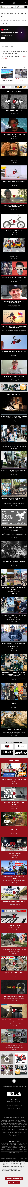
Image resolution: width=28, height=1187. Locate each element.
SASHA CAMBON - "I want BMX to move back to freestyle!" (14, 417)
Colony (23, 56)
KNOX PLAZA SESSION (14, 853)
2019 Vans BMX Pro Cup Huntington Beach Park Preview (14, 352)
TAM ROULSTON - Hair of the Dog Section (14, 828)
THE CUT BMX (9, 1144)
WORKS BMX (12, 1152)
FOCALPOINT (24, 1144)
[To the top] (14, 1081)
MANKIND (8, 1147)
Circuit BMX (9, 1160)
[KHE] (21, 1070)
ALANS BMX (4, 1143)
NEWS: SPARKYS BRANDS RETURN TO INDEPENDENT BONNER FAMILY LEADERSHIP (14, 529)
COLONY (3, 1144)
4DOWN (17, 1152)
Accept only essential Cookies (14, 1178)
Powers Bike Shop (20, 1161)
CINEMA (25, 1143)
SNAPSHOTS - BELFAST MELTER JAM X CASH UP (14, 588)
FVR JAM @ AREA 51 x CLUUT (21, 79)
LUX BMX (3, 1147)
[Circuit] (7, 752)
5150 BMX (22, 1160)
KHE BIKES (13, 1146)
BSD (15, 1143)
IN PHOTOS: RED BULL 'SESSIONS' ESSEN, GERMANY (14, 471)
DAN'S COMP (17, 1144)
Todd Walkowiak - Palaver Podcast (14, 277)
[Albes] (7, 746)
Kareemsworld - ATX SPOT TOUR (14, 158)
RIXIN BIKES (12, 1149)
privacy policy (14, 1172)
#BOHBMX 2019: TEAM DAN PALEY (14, 376)
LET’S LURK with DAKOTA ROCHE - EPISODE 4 (14, 803)
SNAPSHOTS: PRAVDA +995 (14, 730)
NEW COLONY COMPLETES (14, 230)
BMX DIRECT (10, 1143)
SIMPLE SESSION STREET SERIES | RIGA (14, 779)
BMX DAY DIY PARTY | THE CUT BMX (14, 902)
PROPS (2, 1149)
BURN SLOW (19, 1143)
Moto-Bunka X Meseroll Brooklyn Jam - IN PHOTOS (14, 616)
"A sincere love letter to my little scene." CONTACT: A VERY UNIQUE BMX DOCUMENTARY (14, 674)
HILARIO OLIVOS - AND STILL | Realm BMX (14, 1020)
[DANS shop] (21, 752)
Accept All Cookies (14, 1182)
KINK (18, 1146)
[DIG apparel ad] (14, 87)
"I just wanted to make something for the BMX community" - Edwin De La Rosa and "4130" (14, 645)
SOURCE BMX (19, 1149)
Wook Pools (5, 79)
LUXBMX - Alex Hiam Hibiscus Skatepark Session (14, 206)
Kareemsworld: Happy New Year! (14, 134)
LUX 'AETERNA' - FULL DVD (14, 111)
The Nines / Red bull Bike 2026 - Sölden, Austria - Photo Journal (14, 560)
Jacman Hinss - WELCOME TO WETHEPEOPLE (14, 302)
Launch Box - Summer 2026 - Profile (14, 949)
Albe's (4, 1160)
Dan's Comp (16, 1160)
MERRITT (13, 1147)
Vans (2, 58)
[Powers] (21, 746)
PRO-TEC (7, 1149)
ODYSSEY (19, 1147)
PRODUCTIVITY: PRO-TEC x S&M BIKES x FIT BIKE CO (14, 499)
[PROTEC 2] (14, 7)
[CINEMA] (7, 1070)
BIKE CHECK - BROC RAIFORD (14, 972)
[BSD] (21, 1058)
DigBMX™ (22, 1085)
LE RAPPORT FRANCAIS (14, 925)
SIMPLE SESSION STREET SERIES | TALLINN (14, 877)
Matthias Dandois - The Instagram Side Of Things (14, 327)
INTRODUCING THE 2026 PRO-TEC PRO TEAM (14, 702)
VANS (25, 1150)
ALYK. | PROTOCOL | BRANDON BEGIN (14, 996)
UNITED (21, 1150)
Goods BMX (6, 1161)
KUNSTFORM (23, 1146)
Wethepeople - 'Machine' (14, 1045)
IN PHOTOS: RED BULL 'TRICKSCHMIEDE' (14, 444)
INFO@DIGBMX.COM (15, 1108)
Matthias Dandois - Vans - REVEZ (14, 254)
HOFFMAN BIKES (6, 1146)
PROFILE (24, 1147)
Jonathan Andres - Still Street (14, 181)
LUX (6, 58)
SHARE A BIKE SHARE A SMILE (11, 1150)
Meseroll (12, 1161)
